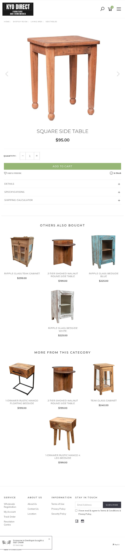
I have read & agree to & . (99, 512)
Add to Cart (62, 166)
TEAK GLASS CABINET (104, 400)
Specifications (14, 192)
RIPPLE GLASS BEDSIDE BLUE (103, 275)
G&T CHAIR (18, 542)
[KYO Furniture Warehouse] (18, 9)
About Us (32, 504)
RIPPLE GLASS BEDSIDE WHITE (63, 329)
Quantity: (10, 156)
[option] (62, 77)
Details (9, 183)
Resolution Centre (9, 523)
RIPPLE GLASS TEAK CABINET (22, 273)
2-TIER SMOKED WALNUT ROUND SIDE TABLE (63, 275)
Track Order (10, 516)
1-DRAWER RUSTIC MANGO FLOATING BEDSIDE (22, 402)
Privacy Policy (58, 509)
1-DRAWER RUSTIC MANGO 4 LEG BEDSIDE (63, 456)
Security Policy (58, 513)
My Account (10, 511)
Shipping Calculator (18, 200)
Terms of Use (57, 504)
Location (32, 513)
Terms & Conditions (109, 510)
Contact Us (33, 509)
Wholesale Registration (10, 505)
